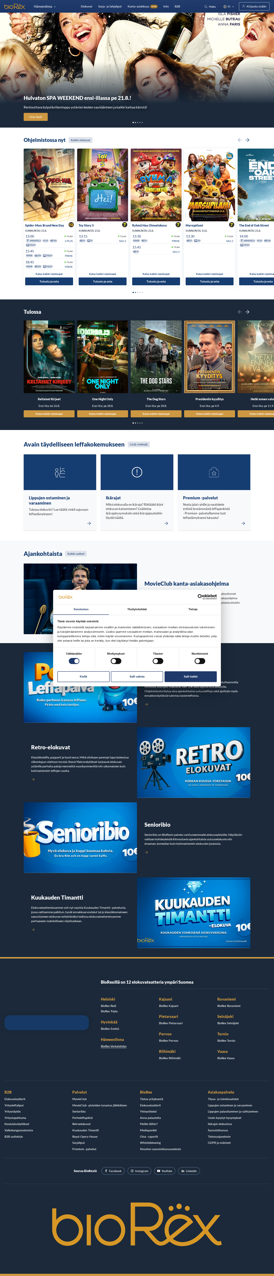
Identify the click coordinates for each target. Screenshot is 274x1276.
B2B (177, 6)
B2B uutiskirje (13, 1136)
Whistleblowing (150, 1142)
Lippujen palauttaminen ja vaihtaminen (233, 1111)
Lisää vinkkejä (139, 444)
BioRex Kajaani (168, 1005)
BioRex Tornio (226, 1040)
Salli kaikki (191, 676)
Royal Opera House (84, 1136)
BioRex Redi (108, 1005)
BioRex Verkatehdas (114, 1046)
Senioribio (79, 1111)
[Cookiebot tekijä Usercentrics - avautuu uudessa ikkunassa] (200, 597)
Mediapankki (148, 1130)
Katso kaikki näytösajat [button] (49, 273)
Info (166, 6)
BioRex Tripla (109, 1011)
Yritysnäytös (12, 1111)
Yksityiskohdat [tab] (137, 609)
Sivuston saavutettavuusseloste (160, 1149)
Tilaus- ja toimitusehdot (223, 1099)
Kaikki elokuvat (80, 140)
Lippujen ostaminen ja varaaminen (230, 1105)
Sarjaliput (78, 1142)
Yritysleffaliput (14, 1105)
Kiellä (83, 676)
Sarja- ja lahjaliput (110, 6)
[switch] (116, 661)
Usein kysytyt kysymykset (224, 1117)
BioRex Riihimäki (170, 1058)
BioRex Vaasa (225, 1058)
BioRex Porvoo (168, 1040)
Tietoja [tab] (192, 609)
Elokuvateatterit (14, 1099)
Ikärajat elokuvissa (220, 1124)
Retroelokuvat (81, 1124)
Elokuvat (86, 6)
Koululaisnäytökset (16, 1124)
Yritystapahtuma (15, 1117)
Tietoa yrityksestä (151, 1099)
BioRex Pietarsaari (171, 1023)
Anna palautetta (150, 1117)
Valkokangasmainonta (18, 1130)
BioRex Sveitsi (110, 1028)
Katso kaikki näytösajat (49, 413)
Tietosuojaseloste (219, 1136)
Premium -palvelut (84, 1149)
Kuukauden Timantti (85, 1130)
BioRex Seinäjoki (228, 1023)
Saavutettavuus (218, 1130)
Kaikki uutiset (75, 553)
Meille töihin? (149, 1124)
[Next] (247, 140)
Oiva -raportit (149, 1136)
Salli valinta (137, 676)
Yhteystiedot (148, 1111)
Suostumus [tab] (81, 609)
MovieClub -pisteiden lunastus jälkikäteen (99, 1105)
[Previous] (240, 140)
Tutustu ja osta (49, 281)
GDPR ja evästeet (219, 1142)
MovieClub (79, 1099)
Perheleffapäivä (82, 1117)
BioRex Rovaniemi (228, 1005)
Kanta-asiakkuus (142, 6)
